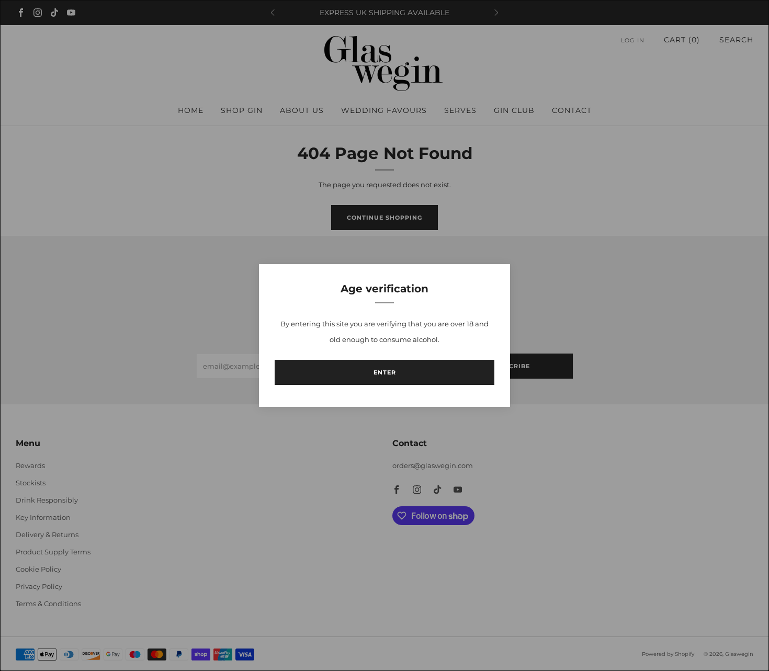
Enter (385, 372)
